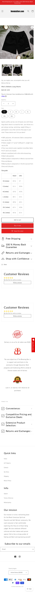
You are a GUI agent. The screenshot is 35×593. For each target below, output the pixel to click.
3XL (12, 116)
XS (4, 112)
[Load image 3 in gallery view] (17, 70)
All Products (7, 463)
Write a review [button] (17, 282)
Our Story (6, 472)
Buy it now (17, 225)
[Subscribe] (33, 549)
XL (28, 112)
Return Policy (7, 480)
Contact (6, 467)
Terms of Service (8, 498)
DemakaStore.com (19, 586)
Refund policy (7, 502)
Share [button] (5, 264)
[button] (2, 11)
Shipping (6, 476)
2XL (5, 116)
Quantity (3, 100)
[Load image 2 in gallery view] (7, 70)
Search (6, 493)
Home (5, 459)
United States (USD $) (16, 572)
